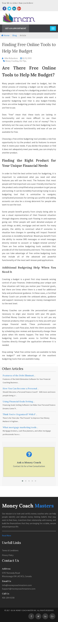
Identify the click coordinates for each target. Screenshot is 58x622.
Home (6, 35)
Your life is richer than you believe (17, 3)
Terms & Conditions (10, 550)
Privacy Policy (7, 555)
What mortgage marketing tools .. (20, 427)
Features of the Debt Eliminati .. (19, 375)
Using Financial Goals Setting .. (19, 401)
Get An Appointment (15, 28)
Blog (14, 35)
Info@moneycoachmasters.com (17, 585)
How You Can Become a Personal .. (21, 388)
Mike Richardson (11, 58)
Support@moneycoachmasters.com (18, 588)
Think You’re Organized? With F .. (20, 414)
